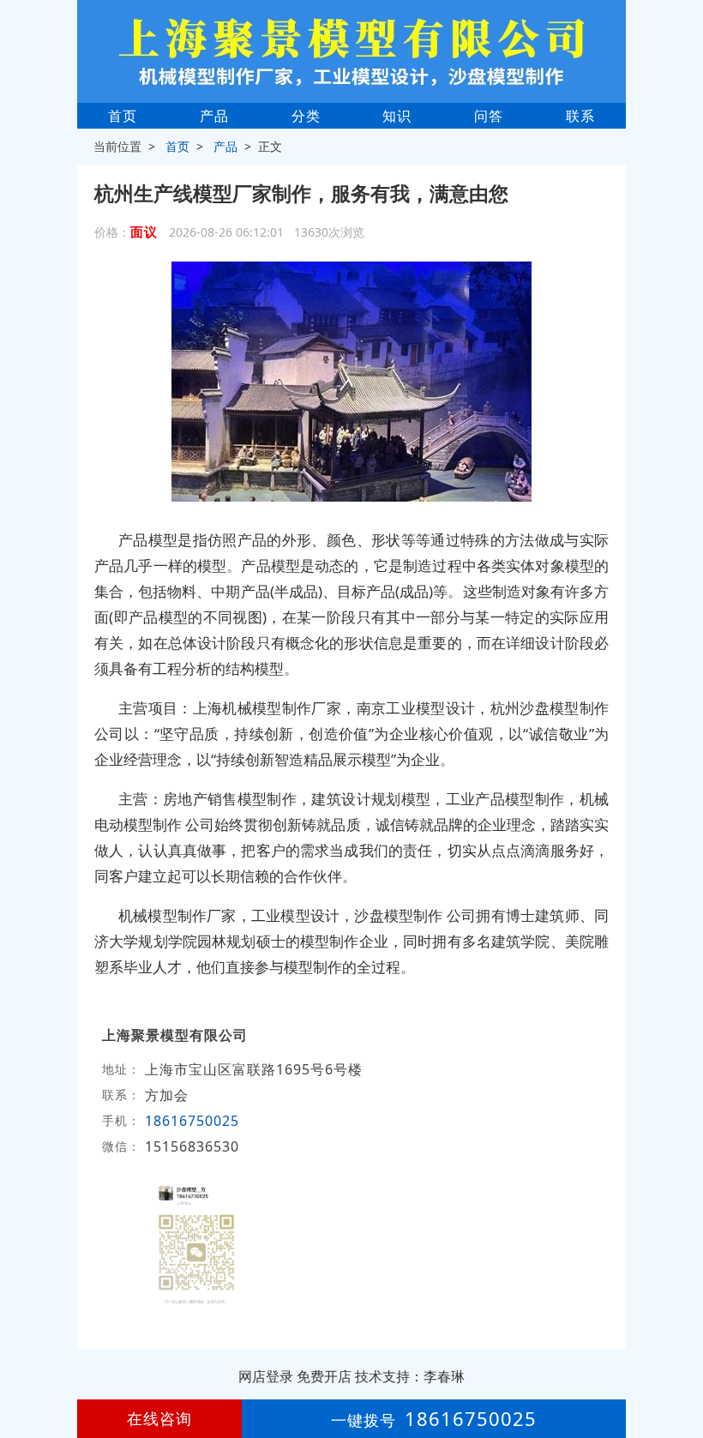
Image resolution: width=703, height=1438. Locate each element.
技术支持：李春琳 (410, 1376)
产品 (214, 115)
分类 (306, 115)
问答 (488, 115)
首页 (122, 115)
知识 (397, 115)
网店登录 (265, 1376)
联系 (580, 115)
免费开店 (324, 1376)
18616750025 (192, 1120)
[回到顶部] (680, 1373)
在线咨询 (159, 1418)
